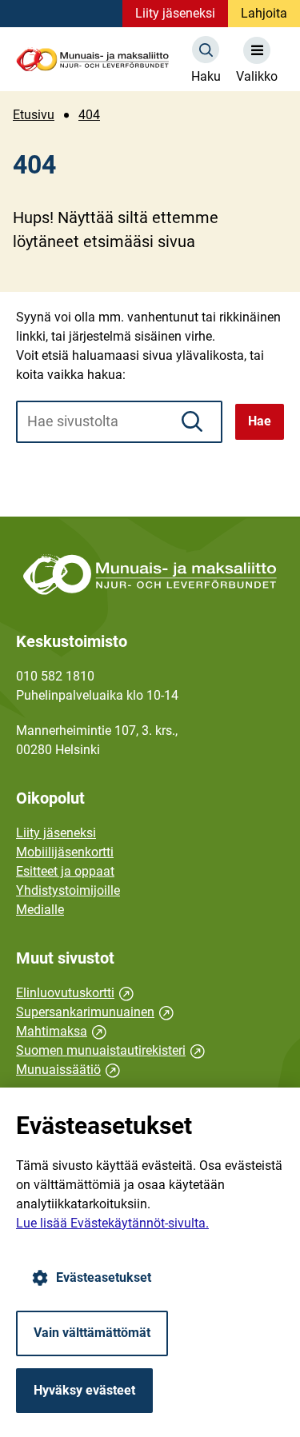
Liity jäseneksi (175, 13)
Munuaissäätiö (68, 1069)
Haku (206, 76)
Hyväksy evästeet (84, 1390)
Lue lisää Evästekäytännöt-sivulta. (112, 1223)
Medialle (40, 909)
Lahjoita (264, 13)
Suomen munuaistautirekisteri (110, 1050)
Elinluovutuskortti (75, 992)
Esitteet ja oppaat (65, 871)
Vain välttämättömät (92, 1332)
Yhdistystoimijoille (68, 890)
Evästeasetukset (103, 1277)
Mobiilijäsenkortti (65, 852)
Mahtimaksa (61, 1031)
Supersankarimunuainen (95, 1012)
